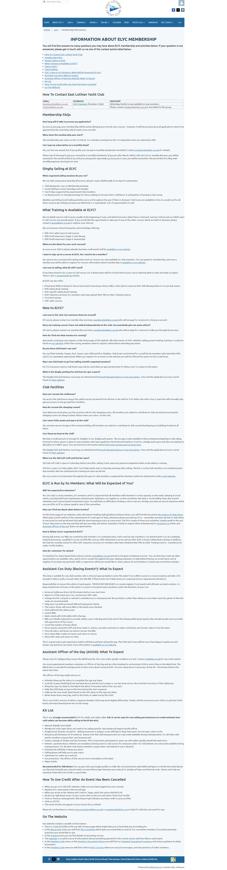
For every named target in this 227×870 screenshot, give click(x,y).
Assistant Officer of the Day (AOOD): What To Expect (70, 78)
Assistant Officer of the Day (56, 526)
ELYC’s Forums (97, 847)
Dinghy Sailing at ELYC (55, 60)
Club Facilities (51, 69)
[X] (178, 10)
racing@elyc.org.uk (101, 555)
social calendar (168, 476)
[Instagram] (182, 10)
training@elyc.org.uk (60, 223)
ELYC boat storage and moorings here (123, 444)
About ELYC (56, 829)
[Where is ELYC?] (173, 861)
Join (56, 29)
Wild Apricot (156, 867)
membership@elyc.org (117, 809)
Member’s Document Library (91, 841)
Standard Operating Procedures (137, 841)
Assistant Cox (163, 523)
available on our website (118, 249)
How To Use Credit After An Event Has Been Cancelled (70, 84)
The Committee (87, 829)
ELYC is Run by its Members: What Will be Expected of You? (73, 72)
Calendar (53, 838)
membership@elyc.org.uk (147, 150)
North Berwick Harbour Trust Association (120, 377)
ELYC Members (80, 104)
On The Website (52, 87)
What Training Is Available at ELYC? (61, 63)
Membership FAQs (54, 57)
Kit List (48, 81)
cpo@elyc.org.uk (152, 659)
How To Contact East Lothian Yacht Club (64, 54)
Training (54, 835)
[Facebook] (173, 10)
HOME (47, 29)
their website (58, 380)
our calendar (57, 343)
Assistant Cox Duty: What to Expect (61, 75)
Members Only (58, 841)
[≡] (179, 22)
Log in (181, 3)
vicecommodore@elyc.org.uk (89, 809)
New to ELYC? (51, 66)
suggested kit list (65, 275)
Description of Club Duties (170, 514)
